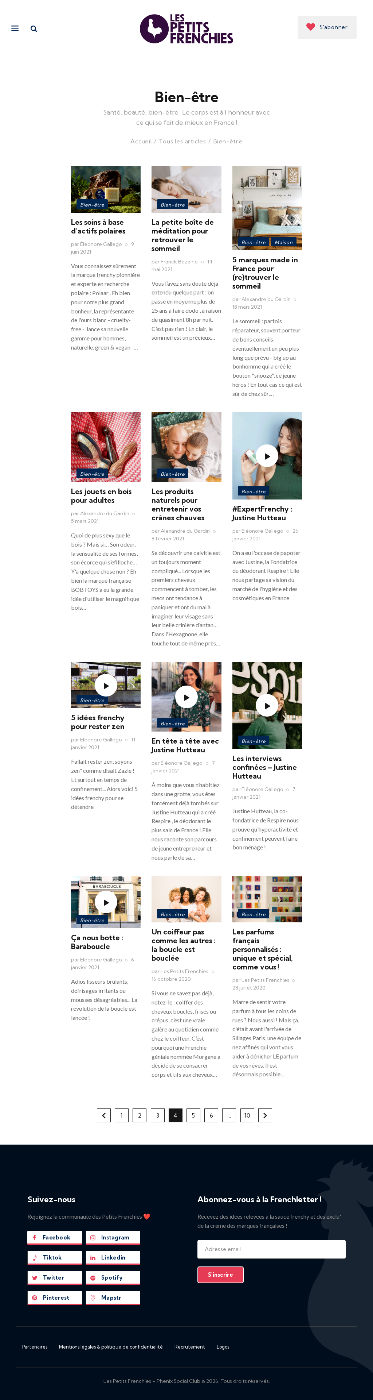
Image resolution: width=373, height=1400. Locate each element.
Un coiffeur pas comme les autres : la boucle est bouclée (184, 945)
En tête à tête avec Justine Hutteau (185, 745)
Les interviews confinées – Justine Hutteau (264, 767)
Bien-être (92, 205)
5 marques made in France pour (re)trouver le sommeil (265, 272)
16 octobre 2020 (171, 979)
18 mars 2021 (247, 307)
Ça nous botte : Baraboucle (97, 942)
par (96, 244)
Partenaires (34, 1347)
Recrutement (189, 1347)
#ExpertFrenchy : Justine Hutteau (262, 513)
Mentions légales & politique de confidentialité (111, 1347)
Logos (223, 1347)
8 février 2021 (168, 538)
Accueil (141, 141)
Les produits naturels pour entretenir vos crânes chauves (178, 504)
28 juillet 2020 (249, 987)
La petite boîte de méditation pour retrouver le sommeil (183, 235)
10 (249, 1113)
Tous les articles (182, 141)
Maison (284, 242)
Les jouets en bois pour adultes (101, 496)
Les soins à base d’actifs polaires (98, 226)
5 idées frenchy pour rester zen (98, 722)
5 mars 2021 (85, 521)
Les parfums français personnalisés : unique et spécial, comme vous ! (262, 949)
